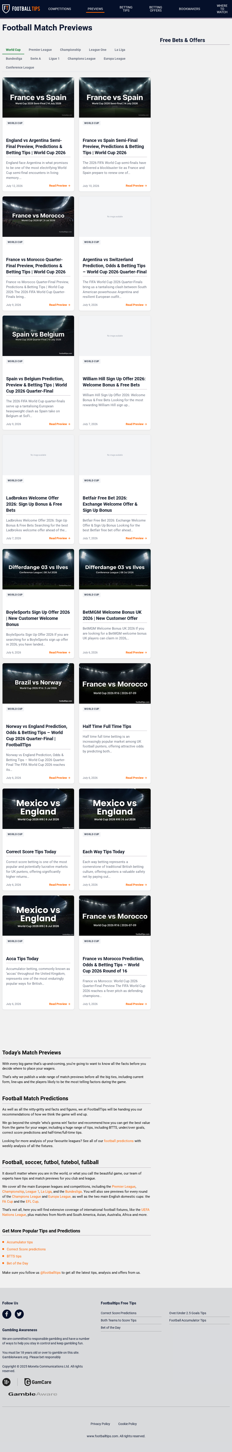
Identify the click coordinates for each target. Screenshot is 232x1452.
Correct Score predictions (26, 1249)
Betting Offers (155, 8)
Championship (13, 1192)
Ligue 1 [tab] (54, 58)
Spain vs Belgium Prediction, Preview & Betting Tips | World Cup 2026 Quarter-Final (36, 385)
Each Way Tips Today (104, 851)
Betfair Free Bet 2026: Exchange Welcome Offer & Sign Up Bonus (110, 504)
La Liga (46, 1192)
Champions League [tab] (82, 58)
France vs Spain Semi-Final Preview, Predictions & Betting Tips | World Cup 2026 (113, 146)
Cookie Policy (127, 1424)
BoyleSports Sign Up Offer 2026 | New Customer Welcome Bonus (38, 618)
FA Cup (7, 1202)
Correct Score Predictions (118, 1313)
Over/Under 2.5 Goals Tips (187, 1313)
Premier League (123, 1187)
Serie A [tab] (35, 58)
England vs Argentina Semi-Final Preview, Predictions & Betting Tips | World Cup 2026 (35, 146)
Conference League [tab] (20, 67)
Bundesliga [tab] (14, 58)
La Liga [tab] (120, 50)
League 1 (32, 1192)
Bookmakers (189, 9)
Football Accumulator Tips (187, 1320)
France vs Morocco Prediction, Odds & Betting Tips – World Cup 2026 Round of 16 (113, 965)
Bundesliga (73, 1192)
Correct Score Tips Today (31, 851)
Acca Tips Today (22, 958)
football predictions (119, 1141)
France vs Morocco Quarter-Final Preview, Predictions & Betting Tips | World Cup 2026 (35, 266)
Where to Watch (222, 9)
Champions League (27, 1197)
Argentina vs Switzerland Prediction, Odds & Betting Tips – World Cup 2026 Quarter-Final (115, 266)
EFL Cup (32, 1202)
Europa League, (59, 1197)
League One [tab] (97, 50)
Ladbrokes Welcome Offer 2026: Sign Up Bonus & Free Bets (34, 504)
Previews (95, 9)
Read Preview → (59, 185)
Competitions (59, 9)
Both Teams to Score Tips (118, 1320)
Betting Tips (126, 8)
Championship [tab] (70, 50)
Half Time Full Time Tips (107, 726)
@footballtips (50, 1273)
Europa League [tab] (115, 58)
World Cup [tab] (13, 50)
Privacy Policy (100, 1424)
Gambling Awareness (19, 1330)
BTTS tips (14, 1256)
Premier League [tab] (40, 50)
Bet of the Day (17, 1263)
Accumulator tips (20, 1242)
